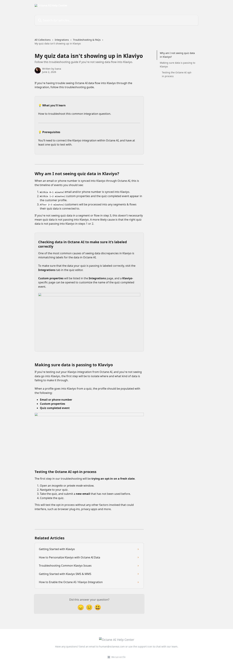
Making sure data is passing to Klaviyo (177, 64)
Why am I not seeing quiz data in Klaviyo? (177, 54)
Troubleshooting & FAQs (87, 39)
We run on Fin (118, 656)
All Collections (43, 39)
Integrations (62, 39)
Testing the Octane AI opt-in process (177, 74)
